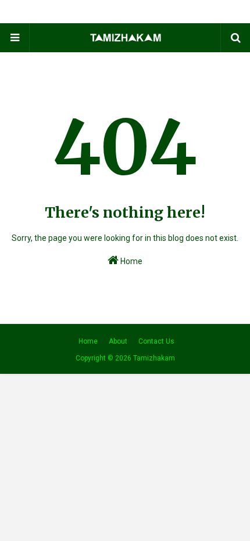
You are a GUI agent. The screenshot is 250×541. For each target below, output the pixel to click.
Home (130, 261)
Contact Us (156, 341)
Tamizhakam (154, 358)
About (118, 341)
